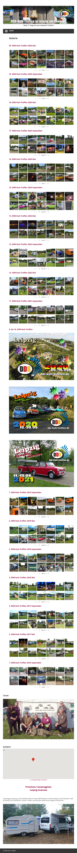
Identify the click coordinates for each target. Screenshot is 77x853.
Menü (11, 31)
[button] (33, 759)
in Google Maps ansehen (38, 780)
